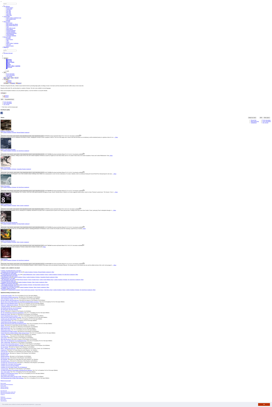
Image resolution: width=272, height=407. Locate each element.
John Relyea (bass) (48, 289)
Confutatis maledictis (5, 306)
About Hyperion (4, 400)
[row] (136, 129)
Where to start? (6, 21)
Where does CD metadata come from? (8, 393)
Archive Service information (6, 398)
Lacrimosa (3, 334)
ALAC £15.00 (16, 172)
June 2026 (8, 11)
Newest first (253, 120)
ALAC (12, 77)
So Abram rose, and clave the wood (9, 362)
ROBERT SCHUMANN (9, 283)
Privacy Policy (3, 399)
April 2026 (8, 14)
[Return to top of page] (6, 380)
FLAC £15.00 (10, 172)
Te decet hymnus (4, 368)
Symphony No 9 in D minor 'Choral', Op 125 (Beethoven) (14, 367)
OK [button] (264, 404)
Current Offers (6, 16)
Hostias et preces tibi (5, 326)
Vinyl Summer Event (11, 19)
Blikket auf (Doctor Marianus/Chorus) (9, 303)
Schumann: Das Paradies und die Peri (9, 222)
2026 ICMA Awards (10, 28)
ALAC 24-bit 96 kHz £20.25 (38, 172)
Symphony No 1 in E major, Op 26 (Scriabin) (11, 364)
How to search (3, 383)
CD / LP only (9, 76)
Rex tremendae (4, 359)
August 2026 (9, 8)
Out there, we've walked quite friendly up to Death (12, 345)
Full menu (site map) (8, 53)
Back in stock (9, 22)
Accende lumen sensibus (6, 295)
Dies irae (3, 311)
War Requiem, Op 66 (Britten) (7, 375)
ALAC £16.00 (16, 154)
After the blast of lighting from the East (9, 297)
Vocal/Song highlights (11, 35)
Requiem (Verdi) (4, 354)
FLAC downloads (10, 73)
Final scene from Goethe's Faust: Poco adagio (11, 317)
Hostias (2, 325)
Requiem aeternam (5, 356)
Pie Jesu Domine (4, 347)
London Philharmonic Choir (29, 274)
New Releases (6, 6)
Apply (7, 71)
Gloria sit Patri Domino (6, 320)
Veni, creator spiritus (5, 371)
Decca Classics (9, 39)
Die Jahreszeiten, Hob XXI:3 (8, 279)
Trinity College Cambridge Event (13, 17)
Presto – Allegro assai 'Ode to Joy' (8, 348)
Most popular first (255, 121)
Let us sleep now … (5, 336)
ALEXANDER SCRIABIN (10, 286)
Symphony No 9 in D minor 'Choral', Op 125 (12, 272)
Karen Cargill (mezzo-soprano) (28, 289)
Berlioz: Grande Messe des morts (8, 149)
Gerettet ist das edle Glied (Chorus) (9, 319)
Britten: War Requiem (5, 167)
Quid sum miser (4, 351)
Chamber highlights (10, 31)
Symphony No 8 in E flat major (9, 282)
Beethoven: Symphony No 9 (7, 131)
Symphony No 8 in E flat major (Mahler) (10, 365)
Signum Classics (10, 45)
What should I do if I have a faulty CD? (8, 391)
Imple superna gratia (5, 328)
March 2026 (9, 15)
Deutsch (9, 81)
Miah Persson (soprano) (22, 279)
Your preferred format (9, 99)
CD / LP (16, 77)
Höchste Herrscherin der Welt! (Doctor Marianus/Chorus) (13, 323)
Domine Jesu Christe (5, 314)
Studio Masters (9, 29)
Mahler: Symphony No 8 (6, 204)
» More (116, 137)
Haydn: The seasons (5, 186)
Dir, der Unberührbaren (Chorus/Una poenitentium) (12, 312)
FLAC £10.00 (9, 135)
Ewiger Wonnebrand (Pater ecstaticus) (9, 315)
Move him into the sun (6, 339)
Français (9, 80)
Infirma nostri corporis (6, 329)
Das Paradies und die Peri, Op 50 (9, 284)
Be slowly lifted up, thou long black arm (10, 300)
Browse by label (7, 37)
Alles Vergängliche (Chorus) (7, 298)
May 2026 (8, 12)
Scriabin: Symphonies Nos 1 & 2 (8, 240)
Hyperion (8, 38)
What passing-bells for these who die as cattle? (11, 376)
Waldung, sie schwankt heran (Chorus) (9, 373)
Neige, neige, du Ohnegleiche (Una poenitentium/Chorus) (14, 340)
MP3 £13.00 (3, 154)
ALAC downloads (10, 75)
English (6, 83)
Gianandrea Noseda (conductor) (24, 169)
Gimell (7, 42)
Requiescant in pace (5, 357)
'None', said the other (5, 342)
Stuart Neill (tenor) (39, 289)
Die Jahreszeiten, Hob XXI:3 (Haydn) (9, 309)
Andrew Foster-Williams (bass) (46, 279)
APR (7, 40)
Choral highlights (10, 34)
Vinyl (7, 26)
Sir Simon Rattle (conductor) (23, 223)
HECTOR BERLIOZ (8, 273)
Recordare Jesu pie (5, 353)
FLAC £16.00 (10, 154)
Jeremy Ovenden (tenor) (33, 279)
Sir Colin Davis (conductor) (23, 150)
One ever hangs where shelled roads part (10, 343)
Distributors (3, 396)
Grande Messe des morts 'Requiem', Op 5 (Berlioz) (12, 322)
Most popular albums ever (12, 25)
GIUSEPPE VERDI (8, 288)
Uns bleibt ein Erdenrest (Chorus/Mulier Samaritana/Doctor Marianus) (16, 370)
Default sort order (252, 117)
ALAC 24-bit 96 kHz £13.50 (37, 135)
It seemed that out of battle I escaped (9, 331)
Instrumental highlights (11, 33)
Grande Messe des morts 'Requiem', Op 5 (11, 274)
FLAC (8, 77)
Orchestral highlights (11, 30)
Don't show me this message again (10, 107)
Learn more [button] (38, 404)
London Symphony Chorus (42, 274)
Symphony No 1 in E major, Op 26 (9, 287)
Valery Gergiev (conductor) (23, 205)
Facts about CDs (4, 390)
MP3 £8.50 (3, 135)
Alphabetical (254, 122)
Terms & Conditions (4, 387)
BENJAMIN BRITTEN (9, 275)
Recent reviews (9, 7)
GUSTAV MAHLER (8, 281)
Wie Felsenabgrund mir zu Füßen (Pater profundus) (12, 378)
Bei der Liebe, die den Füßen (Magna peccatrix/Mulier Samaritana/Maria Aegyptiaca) (20, 301)
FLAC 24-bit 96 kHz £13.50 (25, 135)
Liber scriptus (4, 337)
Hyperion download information (7, 384)
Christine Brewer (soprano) (14, 289)
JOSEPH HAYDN (8, 278)
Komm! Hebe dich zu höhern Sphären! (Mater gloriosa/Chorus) (15, 333)
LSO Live (8, 44)
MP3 (5, 72)
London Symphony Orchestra (9, 132)
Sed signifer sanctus (5, 361)
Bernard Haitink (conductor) (23, 132)
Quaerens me (4, 350)
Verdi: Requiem (4, 259)
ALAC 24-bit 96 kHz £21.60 (38, 154)
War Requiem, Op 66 (6, 277)
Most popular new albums (12, 24)
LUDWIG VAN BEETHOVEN (11, 270)
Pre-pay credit (3, 385)
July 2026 (8, 10)
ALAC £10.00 (16, 135)
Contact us (3, 394)
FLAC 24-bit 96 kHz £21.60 (25, 154)
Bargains (8, 20)
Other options (267, 117)
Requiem (4, 289)
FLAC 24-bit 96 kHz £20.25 (25, 172)
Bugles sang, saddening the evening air (9, 304)
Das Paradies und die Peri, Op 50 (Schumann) (11, 308)
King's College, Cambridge (12, 43)
